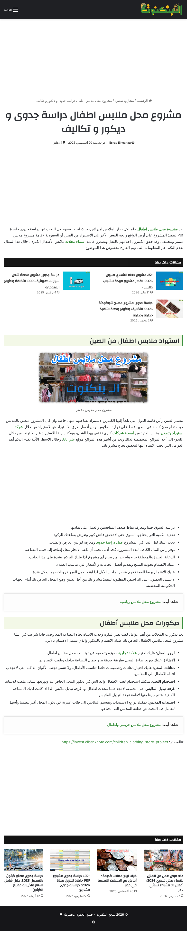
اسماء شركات (123, 433)
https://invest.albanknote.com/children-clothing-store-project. (114, 742)
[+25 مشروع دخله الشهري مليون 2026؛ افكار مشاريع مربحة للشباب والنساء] (169, 281)
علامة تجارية (127, 652)
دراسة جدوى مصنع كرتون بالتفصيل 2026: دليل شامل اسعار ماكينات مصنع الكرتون (23, 883)
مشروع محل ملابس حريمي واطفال (134, 724)
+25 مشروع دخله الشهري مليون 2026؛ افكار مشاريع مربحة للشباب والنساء (128, 281)
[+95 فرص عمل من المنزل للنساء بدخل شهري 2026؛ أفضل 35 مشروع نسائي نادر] (163, 860)
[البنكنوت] (162, 9)
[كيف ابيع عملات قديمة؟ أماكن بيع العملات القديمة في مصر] (117, 860)
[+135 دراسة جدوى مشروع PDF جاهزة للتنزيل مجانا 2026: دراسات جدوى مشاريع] (70, 860)
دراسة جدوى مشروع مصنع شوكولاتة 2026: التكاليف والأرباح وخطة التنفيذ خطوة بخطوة (126, 309)
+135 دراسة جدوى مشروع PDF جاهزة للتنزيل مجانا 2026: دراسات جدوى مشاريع (71, 883)
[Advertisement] (93, 57)
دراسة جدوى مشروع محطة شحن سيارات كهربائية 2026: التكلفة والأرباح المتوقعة (31, 281)
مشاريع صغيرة (124, 101)
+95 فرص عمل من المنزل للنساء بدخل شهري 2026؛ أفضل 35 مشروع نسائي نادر (164, 883)
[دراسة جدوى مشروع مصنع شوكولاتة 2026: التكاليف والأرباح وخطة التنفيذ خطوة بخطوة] (169, 309)
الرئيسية (143, 101)
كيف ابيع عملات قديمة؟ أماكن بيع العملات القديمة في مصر (117, 880)
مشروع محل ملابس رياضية (140, 601)
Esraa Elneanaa (120, 142)
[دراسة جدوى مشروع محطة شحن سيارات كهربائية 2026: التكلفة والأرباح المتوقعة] (76, 281)
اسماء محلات (75, 241)
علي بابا (69, 439)
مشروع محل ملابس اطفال (157, 229)
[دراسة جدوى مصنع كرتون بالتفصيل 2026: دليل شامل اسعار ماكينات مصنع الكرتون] (23, 860)
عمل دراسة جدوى (109, 542)
